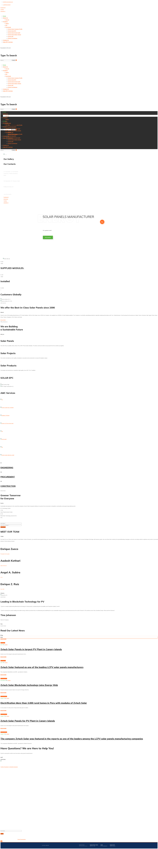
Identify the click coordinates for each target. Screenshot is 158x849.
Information (48, 237)
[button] (0, 45)
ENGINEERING (6, 467)
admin (6, 644)
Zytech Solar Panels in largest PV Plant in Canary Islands (31, 649)
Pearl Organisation (22, 839)
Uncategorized (3, 678)
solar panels (3, 660)
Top (1, 841)
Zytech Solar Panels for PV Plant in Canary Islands (27, 720)
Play (102, 221)
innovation (2, 642)
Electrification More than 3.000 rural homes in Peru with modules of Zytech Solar (43, 703)
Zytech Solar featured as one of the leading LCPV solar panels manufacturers (41, 667)
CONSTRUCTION (8, 486)
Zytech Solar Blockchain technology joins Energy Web (29, 685)
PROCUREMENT (7, 477)
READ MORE (3, 639)
